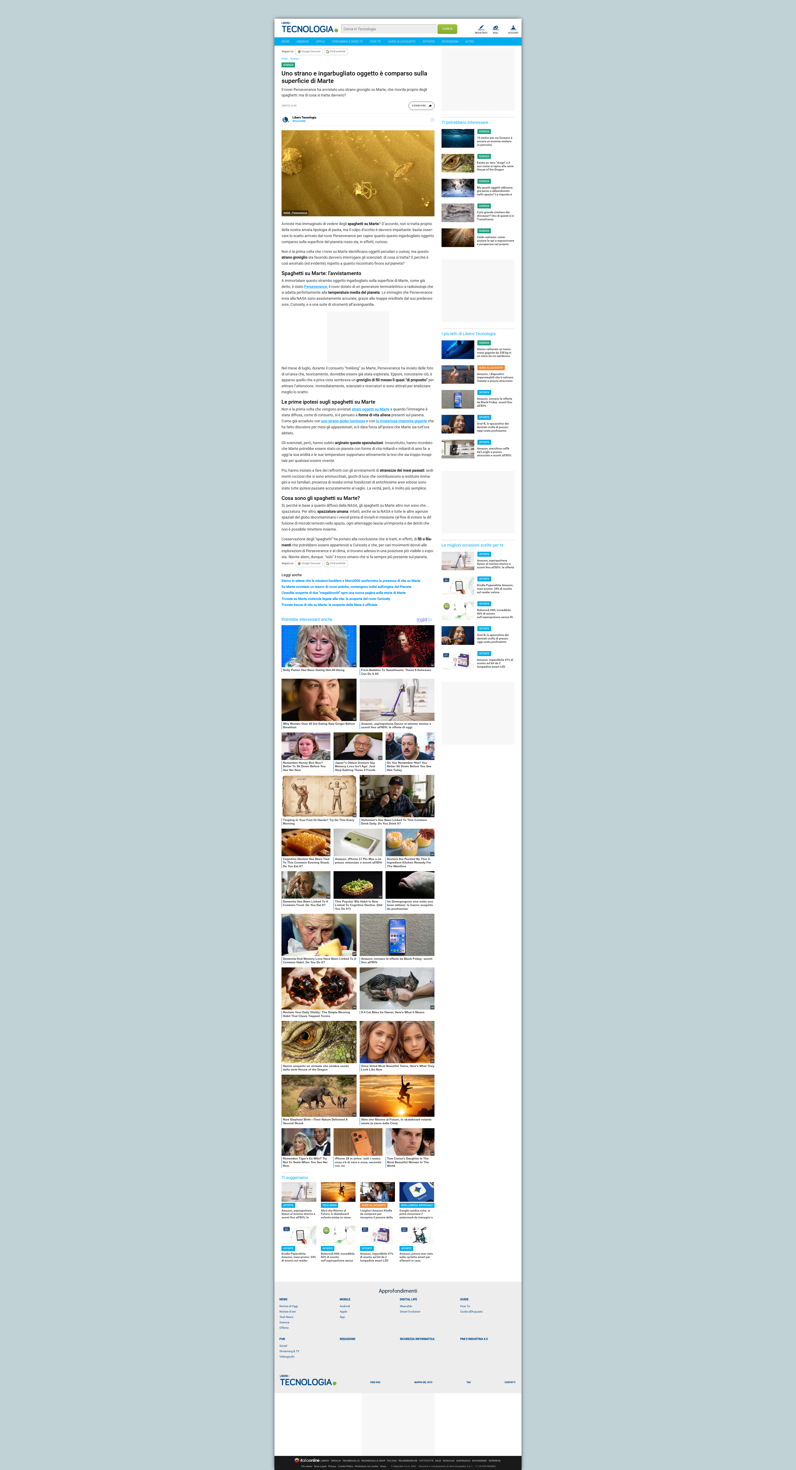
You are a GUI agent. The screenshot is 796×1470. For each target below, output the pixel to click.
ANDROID (302, 41)
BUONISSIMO (479, 1461)
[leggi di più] (432, 120)
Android (345, 1306)
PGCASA (392, 1461)
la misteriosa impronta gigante (401, 421)
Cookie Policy (345, 1466)
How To (465, 1306)
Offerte (284, 1327)
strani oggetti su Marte (371, 409)
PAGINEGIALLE (351, 1461)
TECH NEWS (330, 1205)
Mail (495, 33)
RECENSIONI (450, 41)
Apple (343, 1311)
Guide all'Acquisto (471, 1311)
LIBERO (324, 1461)
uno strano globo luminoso (343, 421)
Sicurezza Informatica (417, 1339)
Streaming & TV (289, 1351)
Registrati (481, 33)
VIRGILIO (336, 1461)
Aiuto (383, 1466)
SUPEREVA (495, 1461)
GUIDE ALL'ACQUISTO (402, 41)
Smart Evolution (410, 1311)
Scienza (284, 1322)
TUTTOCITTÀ (426, 1461)
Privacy (332, 1466)
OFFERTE (429, 41)
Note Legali (320, 1466)
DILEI (438, 1461)
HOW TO (375, 41)
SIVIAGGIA (449, 1461)
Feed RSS (375, 1382)
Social (283, 1345)
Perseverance (315, 286)
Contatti (510, 1382)
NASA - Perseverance (295, 212)
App (342, 1317)
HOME (285, 59)
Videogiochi (286, 1356)
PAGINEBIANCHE (407, 1461)
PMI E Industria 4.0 (474, 1339)
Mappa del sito (423, 1382)
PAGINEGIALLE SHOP (373, 1461)
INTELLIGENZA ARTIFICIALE (417, 1205)
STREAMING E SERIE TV (347, 41)
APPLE (320, 41)
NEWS (285, 41)
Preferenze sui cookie (366, 1466)
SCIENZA (294, 59)
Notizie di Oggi (288, 1306)
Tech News (286, 1317)
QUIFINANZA (463, 1461)
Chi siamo (306, 1466)
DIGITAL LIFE (408, 1299)
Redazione (347, 1339)
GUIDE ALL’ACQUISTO (374, 1205)
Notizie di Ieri (287, 1311)
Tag (468, 1382)
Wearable (406, 1306)
